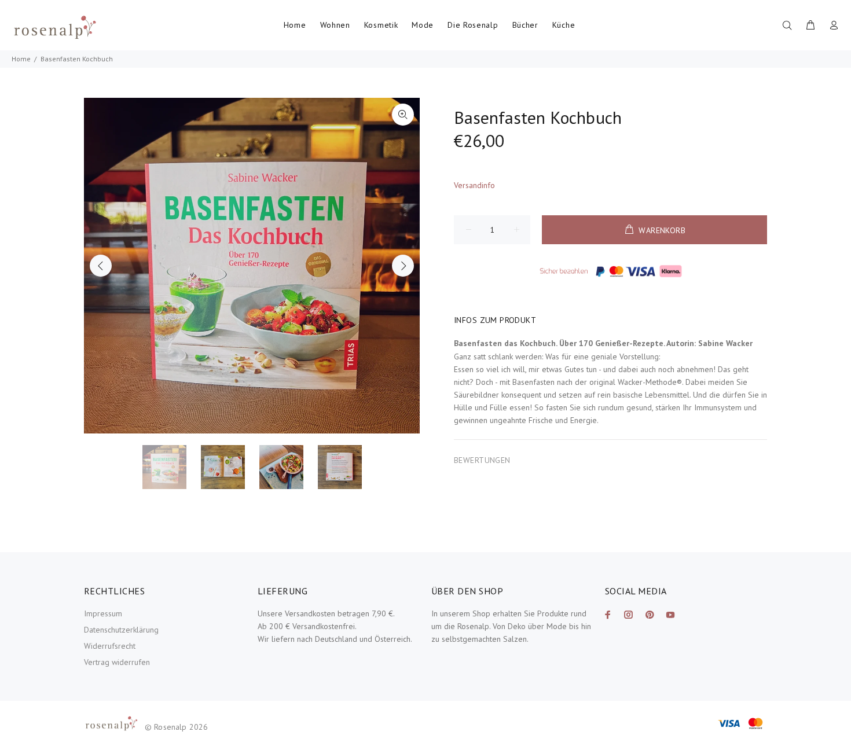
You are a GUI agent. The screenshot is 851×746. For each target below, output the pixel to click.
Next (403, 266)
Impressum (103, 613)
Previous (101, 266)
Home (21, 58)
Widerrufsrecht (109, 646)
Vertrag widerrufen (117, 662)
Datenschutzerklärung (121, 629)
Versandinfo (474, 185)
